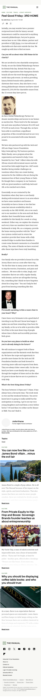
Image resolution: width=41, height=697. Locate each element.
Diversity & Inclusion (9, 682)
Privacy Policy (29, 682)
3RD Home (16, 43)
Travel (3, 442)
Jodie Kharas (6, 20)
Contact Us (6, 664)
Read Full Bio (6, 433)
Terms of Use (20, 682)
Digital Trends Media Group (10, 680)
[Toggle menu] (37, 7)
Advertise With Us (8, 672)
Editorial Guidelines (8, 667)
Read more (5, 503)
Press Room (7, 685)
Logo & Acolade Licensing (10, 670)
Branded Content (7, 675)
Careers (21, 680)
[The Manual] (10, 7)
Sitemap (15, 685)
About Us (5, 662)
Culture (4, 447)
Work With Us (29, 680)
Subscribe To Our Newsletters (11, 659)
